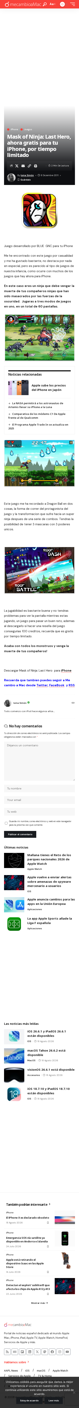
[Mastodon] (45, 1352)
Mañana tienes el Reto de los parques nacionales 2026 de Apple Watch (49, 859)
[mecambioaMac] (23, 4)
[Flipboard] (22, 1352)
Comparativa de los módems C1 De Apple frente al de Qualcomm (36, 415)
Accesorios (33, 1075)
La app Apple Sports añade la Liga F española (49, 920)
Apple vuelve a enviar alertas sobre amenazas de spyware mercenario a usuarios (49, 881)
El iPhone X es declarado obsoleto (27, 1217)
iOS (29, 891)
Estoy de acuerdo (29, 1400)
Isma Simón (27, 175)
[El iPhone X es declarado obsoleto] (65, 1218)
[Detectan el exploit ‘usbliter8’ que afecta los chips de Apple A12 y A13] (65, 1286)
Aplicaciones (34, 909)
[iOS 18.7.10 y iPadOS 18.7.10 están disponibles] (14, 1094)
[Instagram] (60, 1352)
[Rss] (7, 1352)
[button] (45, 4)
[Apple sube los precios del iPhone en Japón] (18, 387)
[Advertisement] (39, 49)
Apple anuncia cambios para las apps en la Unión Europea (51, 901)
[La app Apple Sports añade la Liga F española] (14, 923)
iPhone (14, 129)
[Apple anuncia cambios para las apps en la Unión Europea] (14, 904)
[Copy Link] (29, 166)
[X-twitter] (37, 1352)
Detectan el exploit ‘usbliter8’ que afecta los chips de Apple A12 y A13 (28, 1287)
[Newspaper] (15, 1352)
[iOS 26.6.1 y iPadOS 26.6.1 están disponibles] (14, 1036)
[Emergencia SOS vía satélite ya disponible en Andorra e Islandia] (65, 1238)
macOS (31, 1060)
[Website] (73, 703)
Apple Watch (34, 869)
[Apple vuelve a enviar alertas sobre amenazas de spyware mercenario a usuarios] (14, 882)
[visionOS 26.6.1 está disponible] (14, 1075)
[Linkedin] (30, 1352)
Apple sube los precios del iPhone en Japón (49, 387)
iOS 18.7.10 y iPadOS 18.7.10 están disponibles (48, 1091)
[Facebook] (52, 1352)
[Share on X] (17, 166)
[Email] (23, 166)
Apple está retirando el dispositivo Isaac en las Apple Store (25, 1263)
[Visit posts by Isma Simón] (7, 703)
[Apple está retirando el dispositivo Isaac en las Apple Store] (65, 1260)
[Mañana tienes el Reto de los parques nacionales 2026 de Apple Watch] (14, 860)
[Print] (35, 166)
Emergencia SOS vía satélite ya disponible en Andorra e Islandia (27, 1239)
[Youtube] (67, 1352)
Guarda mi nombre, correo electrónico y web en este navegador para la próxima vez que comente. (40, 823)
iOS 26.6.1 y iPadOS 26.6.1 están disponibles (46, 1033)
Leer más (54, 1400)
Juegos (28, 129)
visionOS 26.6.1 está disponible (51, 1069)
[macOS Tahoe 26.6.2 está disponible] (14, 1055)
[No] (74, 1392)
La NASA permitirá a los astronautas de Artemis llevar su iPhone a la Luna (35, 405)
